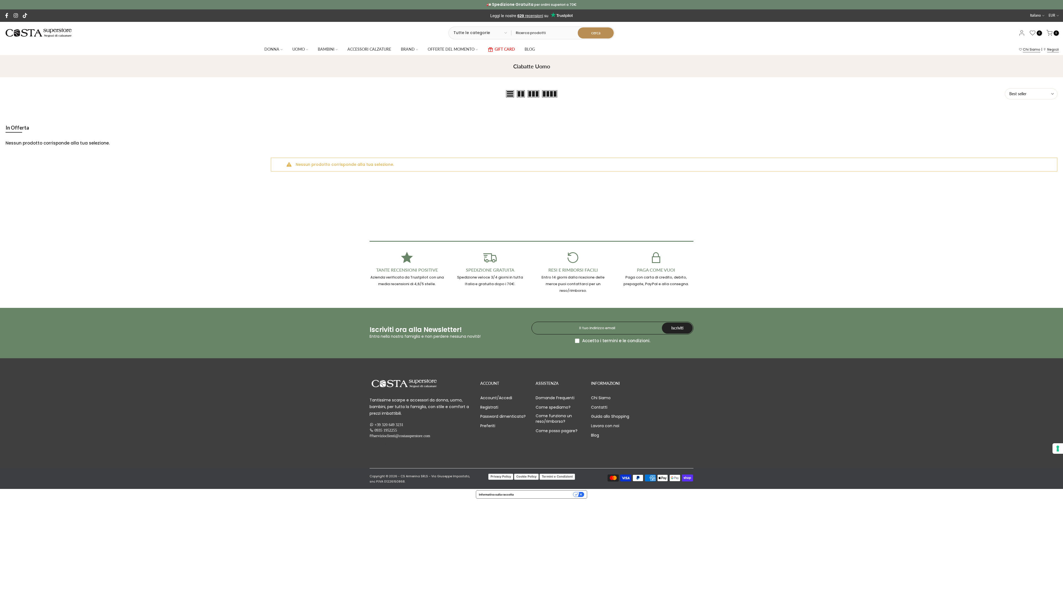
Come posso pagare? (556, 431)
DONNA (271, 49)
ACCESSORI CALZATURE (369, 49)
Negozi (1053, 49)
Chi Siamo (1031, 49)
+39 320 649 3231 (389, 425)
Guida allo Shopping (610, 416)
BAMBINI (326, 49)
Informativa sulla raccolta (496, 494)
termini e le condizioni (625, 341)
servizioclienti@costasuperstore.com (401, 436)
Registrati (489, 407)
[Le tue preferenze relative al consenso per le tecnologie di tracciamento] (1057, 448)
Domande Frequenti (555, 398)
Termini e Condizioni (557, 476)
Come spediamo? (553, 407)
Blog (595, 435)
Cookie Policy (526, 476)
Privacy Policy (501, 476)
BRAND (408, 49)
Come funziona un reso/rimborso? (554, 418)
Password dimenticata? (503, 416)
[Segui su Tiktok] (24, 15)
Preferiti (487, 426)
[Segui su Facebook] (6, 15)
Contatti (599, 407)
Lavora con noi (605, 426)
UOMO (298, 49)
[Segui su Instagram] (15, 15)
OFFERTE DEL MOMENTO (451, 49)
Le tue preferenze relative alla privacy (545, 494)
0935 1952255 (386, 430)
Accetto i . (616, 341)
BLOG (530, 49)
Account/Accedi (496, 398)
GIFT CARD (505, 49)
